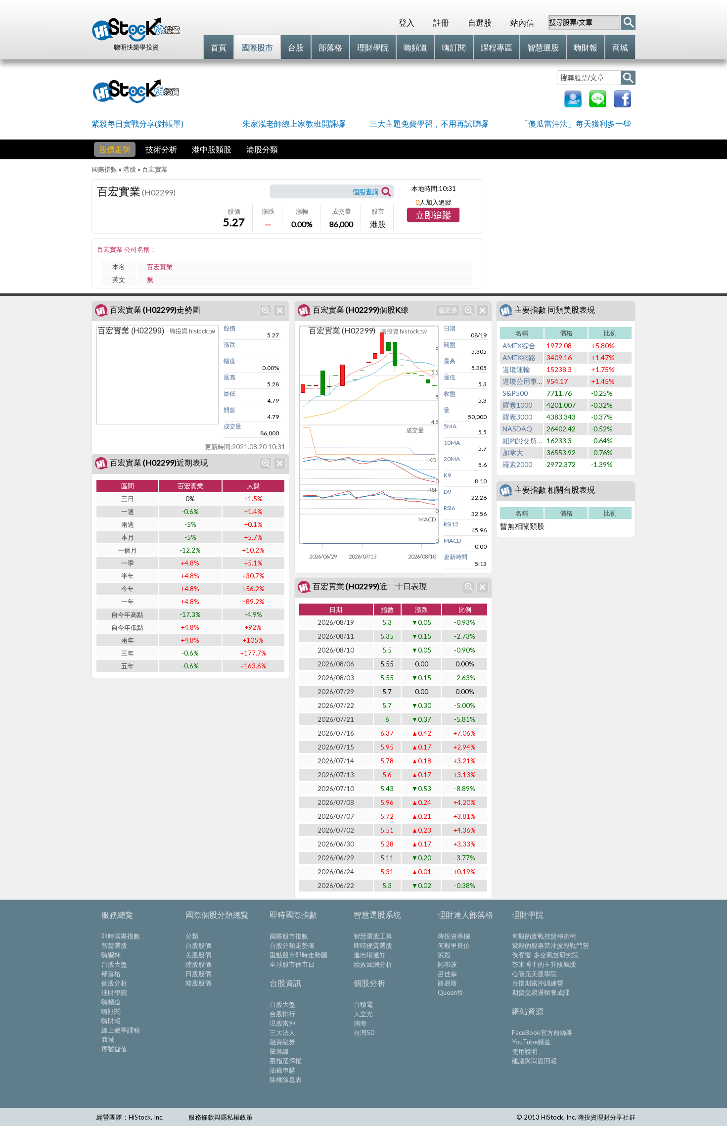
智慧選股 (114, 945)
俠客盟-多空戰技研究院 (545, 955)
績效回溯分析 (373, 964)
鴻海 (360, 1023)
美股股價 (198, 955)
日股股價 (198, 974)
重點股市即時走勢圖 (298, 955)
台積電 (363, 1004)
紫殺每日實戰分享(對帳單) (137, 123)
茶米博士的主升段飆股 (544, 964)
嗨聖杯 (111, 955)
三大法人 (282, 1032)
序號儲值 (114, 1049)
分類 (191, 936)
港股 (129, 169)
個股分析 (114, 983)
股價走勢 (115, 149)
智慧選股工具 (373, 936)
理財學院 (114, 992)
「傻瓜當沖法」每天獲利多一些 (575, 123)
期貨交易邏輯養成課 (541, 992)
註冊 (441, 22)
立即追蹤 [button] (433, 216)
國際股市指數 (289, 936)
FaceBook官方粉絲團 (542, 1032)
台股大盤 (114, 964)
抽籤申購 (282, 1070)
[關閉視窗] (279, 310)
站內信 (522, 22)
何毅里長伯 (454, 945)
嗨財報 (111, 1021)
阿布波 (447, 964)
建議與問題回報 (534, 1061)
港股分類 (262, 149)
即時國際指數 (120, 936)
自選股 (480, 22)
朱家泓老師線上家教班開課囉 (293, 123)
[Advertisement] (370, 90)
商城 (107, 1039)
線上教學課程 (120, 1030)
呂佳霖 (447, 974)
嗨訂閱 (111, 1011)
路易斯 (447, 983)
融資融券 (282, 1042)
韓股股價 (198, 983)
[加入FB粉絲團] (622, 104)
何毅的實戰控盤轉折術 (544, 936)
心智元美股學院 (534, 974)
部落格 (111, 974)
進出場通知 (370, 955)
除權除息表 (286, 1079)
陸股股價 (198, 964)
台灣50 (364, 1032)
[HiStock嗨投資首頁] (136, 39)
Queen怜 (450, 992)
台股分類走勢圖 (292, 945)
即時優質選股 (373, 945)
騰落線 (279, 1051)
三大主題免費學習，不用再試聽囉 (428, 123)
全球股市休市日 (292, 964)
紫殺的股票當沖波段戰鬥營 (550, 945)
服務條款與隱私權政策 (220, 1117)
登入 (406, 22)
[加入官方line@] (597, 104)
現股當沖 (282, 1023)
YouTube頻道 (531, 1042)
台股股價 (198, 945)
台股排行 (282, 1014)
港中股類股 (211, 149)
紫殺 (444, 955)
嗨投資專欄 (454, 936)
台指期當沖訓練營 (537, 983)
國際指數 (104, 169)
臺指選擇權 (286, 1061)
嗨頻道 (111, 1002)
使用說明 (525, 1051)
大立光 (363, 1014)
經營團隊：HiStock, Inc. (130, 1117)
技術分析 (161, 149)
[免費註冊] (573, 104)
